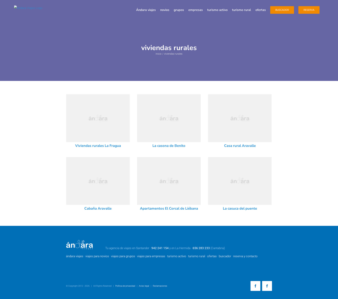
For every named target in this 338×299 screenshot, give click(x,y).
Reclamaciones (160, 286)
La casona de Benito (168, 145)
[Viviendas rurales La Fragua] (98, 118)
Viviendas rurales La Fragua (98, 145)
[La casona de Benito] (169, 118)
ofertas (212, 256)
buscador (225, 256)
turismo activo (176, 256)
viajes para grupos (123, 256)
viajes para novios (97, 256)
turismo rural (196, 256)
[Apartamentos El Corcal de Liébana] (169, 181)
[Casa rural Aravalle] (240, 118)
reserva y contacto (245, 256)
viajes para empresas (151, 256)
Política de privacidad (125, 286)
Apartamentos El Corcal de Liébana (169, 208)
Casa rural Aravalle (240, 145)
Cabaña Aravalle (98, 208)
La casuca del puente (240, 208)
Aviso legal (144, 286)
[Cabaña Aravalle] (98, 181)
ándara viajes (74, 256)
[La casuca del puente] (240, 181)
